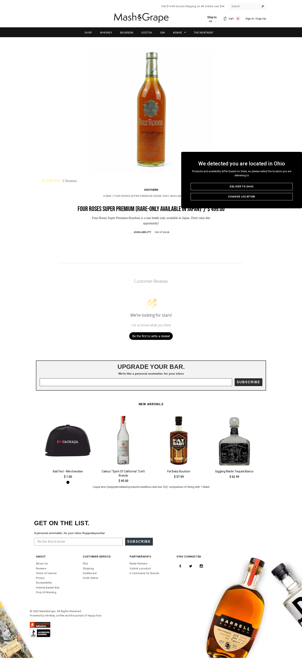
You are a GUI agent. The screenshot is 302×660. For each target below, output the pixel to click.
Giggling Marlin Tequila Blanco (234, 471)
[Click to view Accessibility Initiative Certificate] (40, 624)
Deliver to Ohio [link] (242, 186)
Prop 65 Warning (46, 592)
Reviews (41, 568)
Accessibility (44, 582)
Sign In (250, 18)
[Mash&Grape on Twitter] (190, 566)
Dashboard (90, 573)
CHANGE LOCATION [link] (241, 196)
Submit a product (140, 568)
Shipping (88, 568)
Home (107, 195)
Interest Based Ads (48, 587)
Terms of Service (46, 573)
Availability (142, 232)
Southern (151, 189)
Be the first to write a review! (151, 336)
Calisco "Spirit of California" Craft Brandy (123, 473)
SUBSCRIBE (248, 382)
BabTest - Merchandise (68, 471)
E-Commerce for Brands (144, 573)
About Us (42, 563)
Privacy (40, 577)
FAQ (85, 563)
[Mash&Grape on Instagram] (201, 566)
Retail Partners (138, 563)
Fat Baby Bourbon (178, 471)
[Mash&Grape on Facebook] (180, 566)
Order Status (90, 577)
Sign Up (261, 18)
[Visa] (40, 633)
